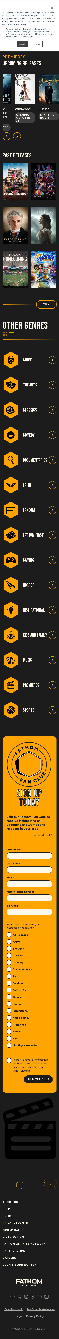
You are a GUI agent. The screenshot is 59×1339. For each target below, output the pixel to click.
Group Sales (13, 1230)
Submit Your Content (21, 1264)
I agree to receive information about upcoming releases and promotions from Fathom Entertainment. (30, 1065)
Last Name (14, 863)
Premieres (19, 1024)
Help (6, 1208)
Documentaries (22, 969)
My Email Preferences (41, 1309)
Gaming (17, 997)
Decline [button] (36, 43)
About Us (10, 1202)
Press (7, 1216)
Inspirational (20, 1010)
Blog (15, 1038)
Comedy (18, 962)
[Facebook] (12, 1297)
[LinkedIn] (46, 1297)
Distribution (13, 1236)
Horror (17, 1003)
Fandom (18, 983)
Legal (18, 1316)
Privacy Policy (35, 1316)
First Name (14, 849)
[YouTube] (40, 1297)
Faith (16, 976)
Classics (18, 955)
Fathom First (21, 990)
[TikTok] (33, 1297)
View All (46, 304)
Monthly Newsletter (25, 1045)
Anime (17, 941)
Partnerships (14, 1250)
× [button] (52, 7)
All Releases (20, 934)
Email (10, 877)
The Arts (18, 948)
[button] (6, 136)
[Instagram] (26, 1297)
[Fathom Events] (29, 1282)
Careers (9, 1257)
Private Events (15, 1222)
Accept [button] (22, 43)
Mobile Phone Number (20, 891)
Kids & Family (21, 1017)
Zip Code (13, 905)
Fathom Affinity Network (24, 1243)
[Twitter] (19, 1297)
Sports (17, 1031)
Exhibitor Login (13, 1309)
